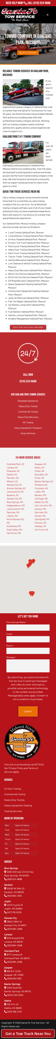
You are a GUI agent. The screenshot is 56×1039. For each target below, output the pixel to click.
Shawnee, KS (13, 471)
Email (9, 634)
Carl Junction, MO (43, 505)
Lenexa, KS (12, 467)
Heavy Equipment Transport (28, 427)
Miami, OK (39, 467)
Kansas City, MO (14, 498)
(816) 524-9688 (41, 3)
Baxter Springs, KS (44, 481)
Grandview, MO (14, 526)
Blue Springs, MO (15, 502)
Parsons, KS (40, 522)
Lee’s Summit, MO (15, 509)
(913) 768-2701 (41, 7)
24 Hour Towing (12, 788)
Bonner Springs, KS (16, 488)
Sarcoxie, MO (41, 512)
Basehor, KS (13, 495)
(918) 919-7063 (14, 978)
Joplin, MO (40, 491)
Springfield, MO (42, 519)
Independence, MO (16, 505)
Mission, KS (12, 481)
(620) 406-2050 (15, 994)
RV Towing (28, 422)
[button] (32, 594)
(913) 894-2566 (14, 945)
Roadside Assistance (28, 400)
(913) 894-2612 (14, 895)
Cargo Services (28, 433)
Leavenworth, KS (15, 491)
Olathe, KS (12, 474)
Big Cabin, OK (41, 474)
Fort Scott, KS (41, 529)
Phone (10, 645)
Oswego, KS (40, 526)
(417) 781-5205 (14, 912)
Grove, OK (39, 477)
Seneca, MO (40, 509)
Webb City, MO (41, 502)
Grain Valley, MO (14, 529)
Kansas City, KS (14, 484)
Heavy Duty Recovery (28, 417)
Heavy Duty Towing (28, 406)
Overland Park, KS (15, 464)
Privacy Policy (16, 768)
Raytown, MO (13, 512)
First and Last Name (16, 622)
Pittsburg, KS (41, 484)
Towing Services (13, 811)
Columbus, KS (41, 488)
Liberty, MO (12, 515)
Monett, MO (40, 515)
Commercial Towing (28, 411)
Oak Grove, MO (14, 533)
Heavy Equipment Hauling (18, 805)
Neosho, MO (40, 495)
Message (11, 657)
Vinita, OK (39, 471)
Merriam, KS (13, 477)
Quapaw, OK (40, 464)
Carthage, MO (41, 498)
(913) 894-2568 (14, 928)
